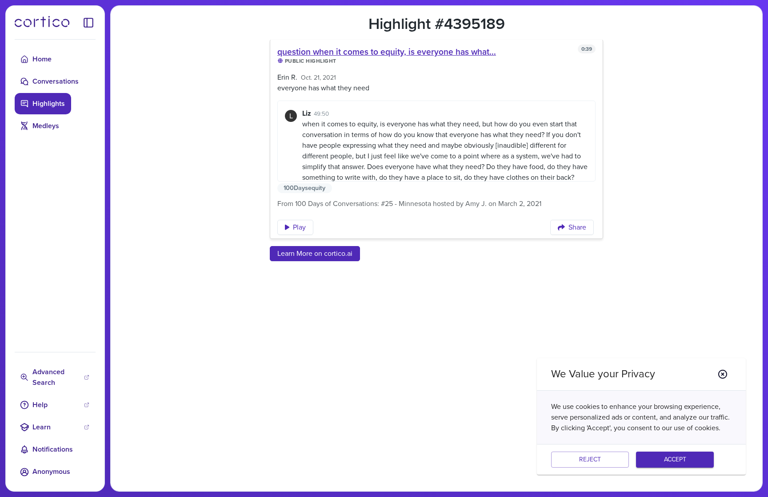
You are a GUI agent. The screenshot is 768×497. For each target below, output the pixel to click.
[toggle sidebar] (88, 22)
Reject (590, 459)
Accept (675, 459)
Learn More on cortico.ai (314, 253)
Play (299, 227)
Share (577, 227)
